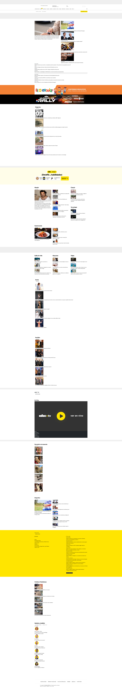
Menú (86, 6)
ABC (37, 6)
